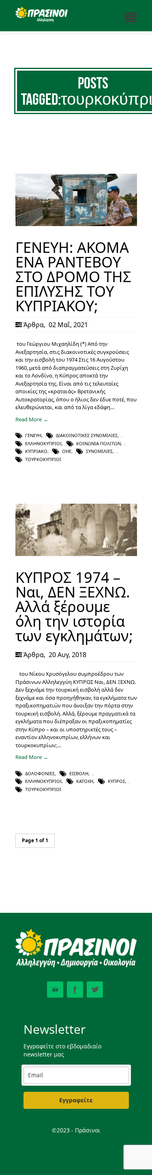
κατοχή (84, 781)
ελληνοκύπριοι (43, 443)
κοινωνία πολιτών (98, 443)
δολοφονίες (40, 773)
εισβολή (78, 773)
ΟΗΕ (66, 451)
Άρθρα (34, 324)
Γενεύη (33, 435)
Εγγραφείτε (76, 1100)
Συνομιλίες (99, 451)
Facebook (75, 989)
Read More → (31, 419)
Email (55, 989)
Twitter (95, 989)
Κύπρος (116, 781)
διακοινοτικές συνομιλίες (87, 435)
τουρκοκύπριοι (43, 459)
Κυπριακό (36, 451)
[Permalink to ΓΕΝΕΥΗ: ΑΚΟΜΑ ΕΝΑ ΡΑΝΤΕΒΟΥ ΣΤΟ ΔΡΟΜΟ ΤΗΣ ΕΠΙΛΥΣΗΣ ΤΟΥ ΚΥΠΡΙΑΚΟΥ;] (76, 224)
